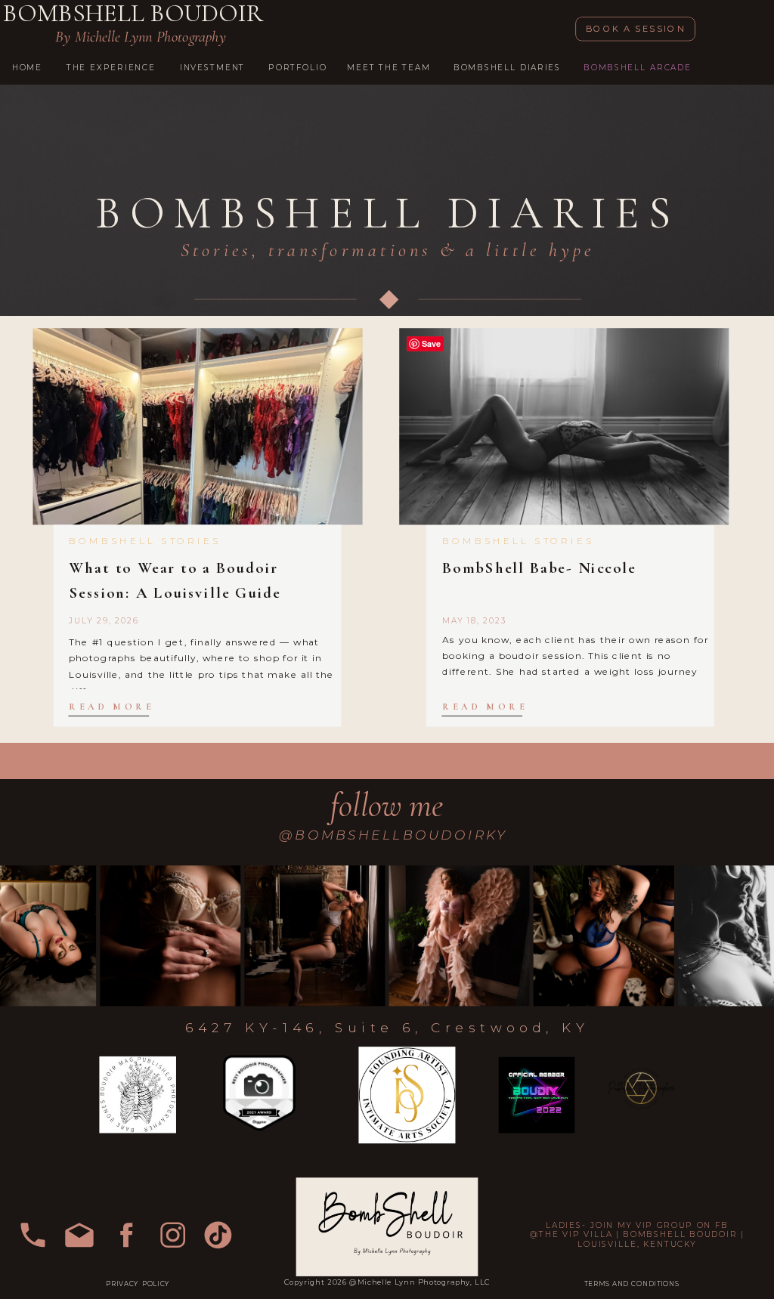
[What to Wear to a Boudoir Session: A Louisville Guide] (198, 427)
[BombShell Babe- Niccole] (564, 427)
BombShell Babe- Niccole (539, 568)
